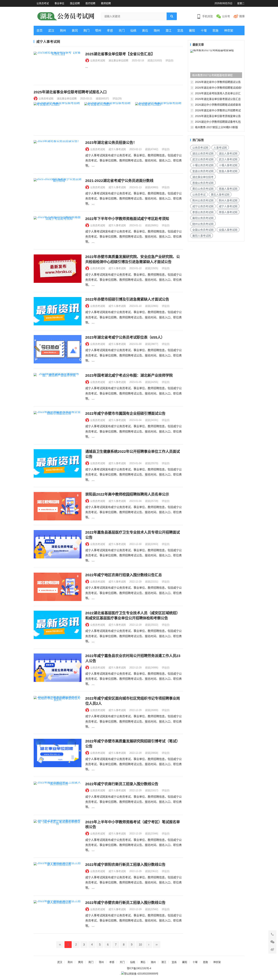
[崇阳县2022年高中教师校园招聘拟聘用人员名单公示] (58, 506)
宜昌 (180, 30)
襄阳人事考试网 (201, 235)
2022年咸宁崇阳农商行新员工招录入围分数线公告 (125, 865)
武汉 (51, 30)
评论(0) (169, 60)
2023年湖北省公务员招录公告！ (111, 143)
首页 (39, 30)
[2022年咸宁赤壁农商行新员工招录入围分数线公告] (58, 914)
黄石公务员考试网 (203, 188)
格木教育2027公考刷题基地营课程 (212, 75)
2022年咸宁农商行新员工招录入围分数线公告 (121, 784)
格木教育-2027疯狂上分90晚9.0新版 (216, 127)
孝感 (110, 30)
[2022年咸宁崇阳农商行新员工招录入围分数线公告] (58, 876)
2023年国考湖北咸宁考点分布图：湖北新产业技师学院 (129, 375)
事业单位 (59, 3)
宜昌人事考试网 (228, 171)
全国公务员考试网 (203, 229)
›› (157, 944)
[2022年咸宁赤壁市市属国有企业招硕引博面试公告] (58, 425)
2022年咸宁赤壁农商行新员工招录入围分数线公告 (125, 903)
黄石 (145, 30)
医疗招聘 (90, 3)
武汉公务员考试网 (203, 159)
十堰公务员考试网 (203, 165)
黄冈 (75, 30)
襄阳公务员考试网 (203, 218)
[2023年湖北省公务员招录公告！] (58, 154)
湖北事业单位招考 (203, 177)
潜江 (168, 30)
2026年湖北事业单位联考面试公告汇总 (218, 99)
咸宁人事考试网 (117, 149)
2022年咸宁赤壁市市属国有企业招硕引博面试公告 (125, 414)
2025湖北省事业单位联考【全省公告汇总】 (120, 54)
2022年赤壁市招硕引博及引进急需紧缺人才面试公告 (127, 299)
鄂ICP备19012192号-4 (139, 968)
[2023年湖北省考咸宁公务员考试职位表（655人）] (58, 349)
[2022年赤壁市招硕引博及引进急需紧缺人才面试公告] (58, 311)
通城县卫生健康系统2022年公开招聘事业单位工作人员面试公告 (132, 454)
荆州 (63, 30)
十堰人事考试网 (228, 165)
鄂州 (98, 30)
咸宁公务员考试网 (203, 206)
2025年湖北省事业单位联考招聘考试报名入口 (70, 92)
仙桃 (133, 30)
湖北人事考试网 (228, 153)
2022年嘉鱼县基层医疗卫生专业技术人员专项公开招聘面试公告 (132, 535)
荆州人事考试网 (228, 200)
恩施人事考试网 (228, 188)
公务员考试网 (97, 60)
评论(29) (117, 98)
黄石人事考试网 (220, 194)
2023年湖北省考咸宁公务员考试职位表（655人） (125, 337)
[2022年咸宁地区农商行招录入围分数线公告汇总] (58, 587)
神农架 (228, 30)
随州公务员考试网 (203, 223)
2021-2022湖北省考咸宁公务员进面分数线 (119, 181)
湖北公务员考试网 (203, 153)
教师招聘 (106, 3)
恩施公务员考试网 (203, 182)
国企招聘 (75, 3)
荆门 (86, 30)
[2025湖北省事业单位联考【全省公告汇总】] (58, 66)
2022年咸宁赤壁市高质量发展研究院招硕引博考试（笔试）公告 (132, 743)
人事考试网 (220, 147)
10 (140, 944)
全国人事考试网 (228, 229)
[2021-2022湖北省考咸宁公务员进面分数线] (58, 192)
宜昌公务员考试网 (203, 171)
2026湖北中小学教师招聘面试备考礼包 (218, 121)
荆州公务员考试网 (203, 200)
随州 (157, 30)
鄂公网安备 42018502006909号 (141, 973)
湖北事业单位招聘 (118, 60)
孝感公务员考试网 (203, 212)
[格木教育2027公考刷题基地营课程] (216, 64)
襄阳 (192, 30)
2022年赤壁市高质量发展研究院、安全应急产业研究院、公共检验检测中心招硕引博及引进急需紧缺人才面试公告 (132, 259)
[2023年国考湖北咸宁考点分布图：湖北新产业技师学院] (58, 387)
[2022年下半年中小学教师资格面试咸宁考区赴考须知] (58, 230)
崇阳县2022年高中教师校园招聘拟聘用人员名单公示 (127, 494)
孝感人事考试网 (228, 212)
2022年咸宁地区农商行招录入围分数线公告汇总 (123, 575)
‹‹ (60, 944)
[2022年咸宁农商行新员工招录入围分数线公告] (58, 796)
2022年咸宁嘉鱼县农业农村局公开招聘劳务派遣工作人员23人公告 (132, 658)
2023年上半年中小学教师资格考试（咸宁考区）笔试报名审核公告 (132, 824)
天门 (122, 30)
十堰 (204, 30)
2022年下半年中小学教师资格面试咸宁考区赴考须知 (127, 219)
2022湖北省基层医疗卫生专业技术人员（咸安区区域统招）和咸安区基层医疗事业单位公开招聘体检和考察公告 (132, 615)
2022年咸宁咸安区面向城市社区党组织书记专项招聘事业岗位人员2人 (132, 701)
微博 (242, 16)
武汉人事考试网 (228, 159)
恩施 (215, 30)
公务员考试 (42, 3)
